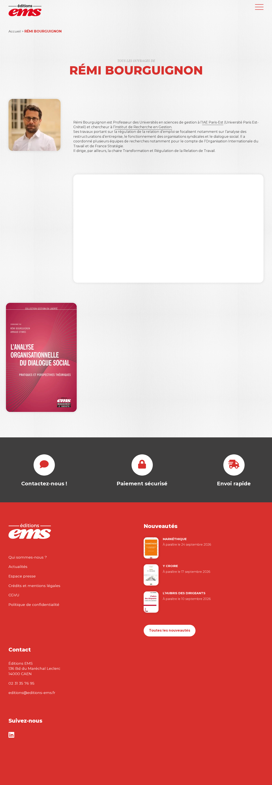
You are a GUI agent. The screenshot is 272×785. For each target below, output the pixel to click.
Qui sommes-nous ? (27, 557)
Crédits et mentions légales (34, 585)
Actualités (17, 566)
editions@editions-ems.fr (31, 692)
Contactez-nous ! (44, 483)
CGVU (13, 595)
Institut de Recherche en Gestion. (143, 127)
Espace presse (22, 576)
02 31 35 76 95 (21, 683)
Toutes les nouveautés (169, 630)
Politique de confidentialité (33, 604)
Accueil (14, 31)
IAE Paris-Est (212, 122)
